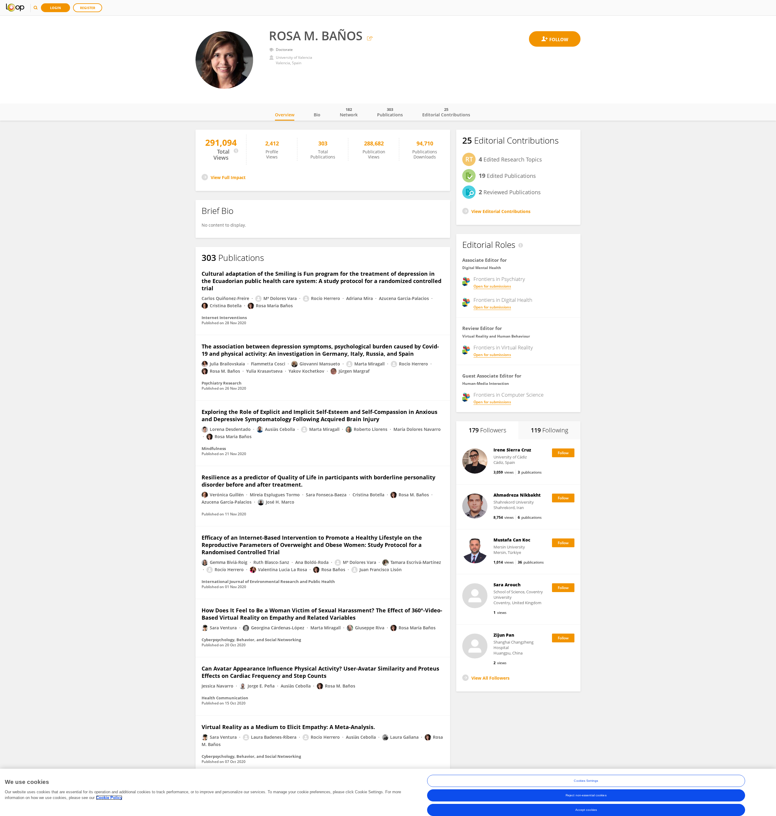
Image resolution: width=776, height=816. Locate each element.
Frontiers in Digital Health (502, 300)
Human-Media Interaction (485, 383)
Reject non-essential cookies (586, 795)
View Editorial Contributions (500, 211)
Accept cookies (586, 809)
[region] (388, 792)
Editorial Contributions (446, 112)
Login (55, 7)
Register (87, 7)
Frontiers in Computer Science (508, 395)
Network (349, 112)
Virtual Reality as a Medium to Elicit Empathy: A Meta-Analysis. (288, 727)
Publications (390, 112)
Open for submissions (492, 286)
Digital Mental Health (481, 267)
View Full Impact (228, 177)
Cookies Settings (586, 780)
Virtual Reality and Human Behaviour (496, 336)
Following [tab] (549, 430)
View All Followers (490, 678)
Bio (317, 115)
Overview (284, 115)
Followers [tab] (487, 430)
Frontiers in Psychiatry (499, 279)
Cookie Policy (109, 797)
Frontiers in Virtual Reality (503, 348)
